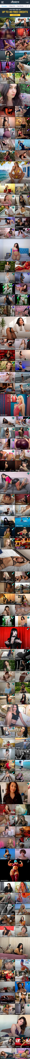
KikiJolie (3, 392)
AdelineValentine (4, 149)
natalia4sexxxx (19, 514)
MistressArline (4, 736)
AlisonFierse (4, 38)
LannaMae (3, 237)
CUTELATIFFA (19, 902)
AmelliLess (18, 370)
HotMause (3, 370)
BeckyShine (3, 160)
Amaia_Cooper (4, 747)
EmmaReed (3, 814)
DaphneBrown (4, 126)
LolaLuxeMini (19, 603)
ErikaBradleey (19, 703)
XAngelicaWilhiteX (5, 658)
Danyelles (18, 913)
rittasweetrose (19, 1013)
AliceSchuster (19, 38)
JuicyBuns (18, 381)
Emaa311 (18, 204)
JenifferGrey (3, 115)
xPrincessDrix (19, 891)
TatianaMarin (3, 426)
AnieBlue (18, 359)
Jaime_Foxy (3, 669)
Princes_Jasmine (5, 625)
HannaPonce (19, 459)
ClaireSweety (4, 1002)
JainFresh (3, 1035)
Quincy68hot (3, 758)
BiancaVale (18, 736)
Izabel (2, 603)
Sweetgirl (18, 747)
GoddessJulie (4, 459)
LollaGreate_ (3, 969)
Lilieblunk (3, 991)
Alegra (17, 215)
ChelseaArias (4, 448)
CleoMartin (18, 160)
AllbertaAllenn (19, 836)
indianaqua (3, 1013)
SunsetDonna (19, 935)
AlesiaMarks (3, 49)
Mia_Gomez (18, 304)
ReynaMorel (18, 138)
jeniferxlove (18, 625)
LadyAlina (18, 392)
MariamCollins (4, 703)
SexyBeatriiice (4, 581)
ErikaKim (3, 503)
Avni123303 (18, 814)
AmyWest (18, 1057)
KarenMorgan (4, 27)
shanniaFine (18, 969)
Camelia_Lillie (4, 614)
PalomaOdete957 (20, 226)
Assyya (17, 581)
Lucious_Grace (4, 836)
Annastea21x (19, 658)
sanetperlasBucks (5, 259)
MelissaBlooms (4, 226)
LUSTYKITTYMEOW (20, 548)
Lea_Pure (3, 1057)
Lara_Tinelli (3, 780)
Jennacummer (4, 913)
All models (4, 6)
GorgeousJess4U (5, 525)
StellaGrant (18, 348)
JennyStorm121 (19, 924)
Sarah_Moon (3, 60)
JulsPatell (3, 348)
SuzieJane (3, 182)
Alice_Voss (18, 82)
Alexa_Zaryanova (4, 647)
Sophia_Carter (4, 492)
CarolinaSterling (4, 204)
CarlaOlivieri (3, 315)
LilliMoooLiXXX (19, 525)
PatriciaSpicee (19, 71)
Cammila (18, 692)
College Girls (12, 6)
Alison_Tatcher (19, 115)
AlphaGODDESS (4, 880)
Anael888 (3, 215)
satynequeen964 (4, 282)
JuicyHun (18, 1002)
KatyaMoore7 (19, 847)
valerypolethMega (20, 437)
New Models (20, 6)
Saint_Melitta (19, 858)
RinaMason (3, 536)
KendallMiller (19, 503)
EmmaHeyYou (4, 271)
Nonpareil (18, 448)
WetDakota (3, 514)
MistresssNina (19, 536)
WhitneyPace (4, 337)
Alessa (2, 847)
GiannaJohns (3, 359)
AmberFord (3, 104)
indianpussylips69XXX (20, 980)
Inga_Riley (18, 669)
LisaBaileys (18, 991)
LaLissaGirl (3, 437)
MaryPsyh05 (18, 758)
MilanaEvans (18, 293)
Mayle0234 (3, 681)
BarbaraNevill (4, 548)
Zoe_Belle (3, 293)
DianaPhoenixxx (4, 858)
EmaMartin (18, 237)
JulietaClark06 (19, 315)
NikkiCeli (3, 891)
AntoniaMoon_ (19, 126)
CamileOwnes (4, 71)
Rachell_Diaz (3, 769)
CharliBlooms (4, 1046)
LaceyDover (18, 49)
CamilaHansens (4, 381)
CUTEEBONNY (19, 769)
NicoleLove (3, 570)
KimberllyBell (19, 60)
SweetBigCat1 (4, 825)
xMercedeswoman (5, 692)
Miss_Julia (3, 470)
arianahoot (3, 802)
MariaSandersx (4, 902)
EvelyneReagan (19, 780)
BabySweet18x (19, 592)
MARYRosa (18, 1046)
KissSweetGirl (19, 825)
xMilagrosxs (3, 980)
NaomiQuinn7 (4, 935)
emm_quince (4, 592)
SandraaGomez (19, 271)
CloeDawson (19, 149)
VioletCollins (19, 193)
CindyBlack (3, 304)
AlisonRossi (18, 426)
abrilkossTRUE (4, 958)
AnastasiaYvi (3, 82)
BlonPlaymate (4, 193)
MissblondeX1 (4, 415)
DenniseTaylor (19, 27)
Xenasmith (18, 681)
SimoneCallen (4, 138)
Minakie (17, 470)
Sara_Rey (18, 282)
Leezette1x (18, 614)
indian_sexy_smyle (5, 725)
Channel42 (3, 924)
